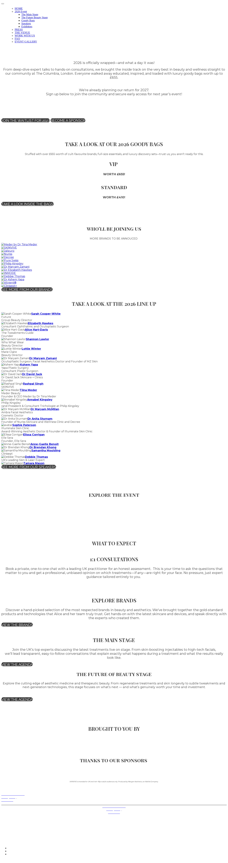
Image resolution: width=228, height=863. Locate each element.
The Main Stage (29, 14)
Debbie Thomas (36, 456)
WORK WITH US (25, 35)
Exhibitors (26, 26)
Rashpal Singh (33, 383)
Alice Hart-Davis (36, 329)
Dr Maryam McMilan (45, 409)
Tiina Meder (28, 390)
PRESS (19, 29)
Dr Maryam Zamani (43, 358)
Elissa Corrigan (34, 434)
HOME (19, 8)
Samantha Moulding (45, 450)
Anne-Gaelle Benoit (44, 444)
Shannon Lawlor (37, 339)
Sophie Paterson (24, 425)
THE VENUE (22, 32)
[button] (25, 120)
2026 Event (21, 11)
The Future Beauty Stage (34, 17)
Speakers (26, 23)
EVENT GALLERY (26, 41)
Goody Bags (28, 20)
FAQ (17, 38)
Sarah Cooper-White (46, 313)
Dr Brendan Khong (43, 447)
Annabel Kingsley (39, 399)
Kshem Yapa (29, 364)
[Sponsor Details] (19, 244)
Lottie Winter (31, 348)
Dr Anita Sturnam (40, 418)
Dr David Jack (32, 374)
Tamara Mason (33, 463)
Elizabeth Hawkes (40, 323)
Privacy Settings (9, 803)
